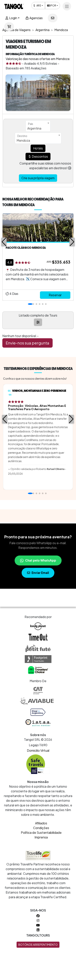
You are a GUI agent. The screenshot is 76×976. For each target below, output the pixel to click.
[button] (4, 242)
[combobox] (38, 126)
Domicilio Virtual (38, 750)
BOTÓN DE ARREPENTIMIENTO (38, 944)
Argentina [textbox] (34, 128)
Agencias (36, 18)
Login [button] (13, 18)
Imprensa (41, 837)
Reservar (55, 295)
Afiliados (41, 823)
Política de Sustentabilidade (41, 832)
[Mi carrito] (9, 26)
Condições (41, 828)
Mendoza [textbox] (23, 140)
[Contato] (52, 18)
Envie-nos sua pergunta (27, 342)
